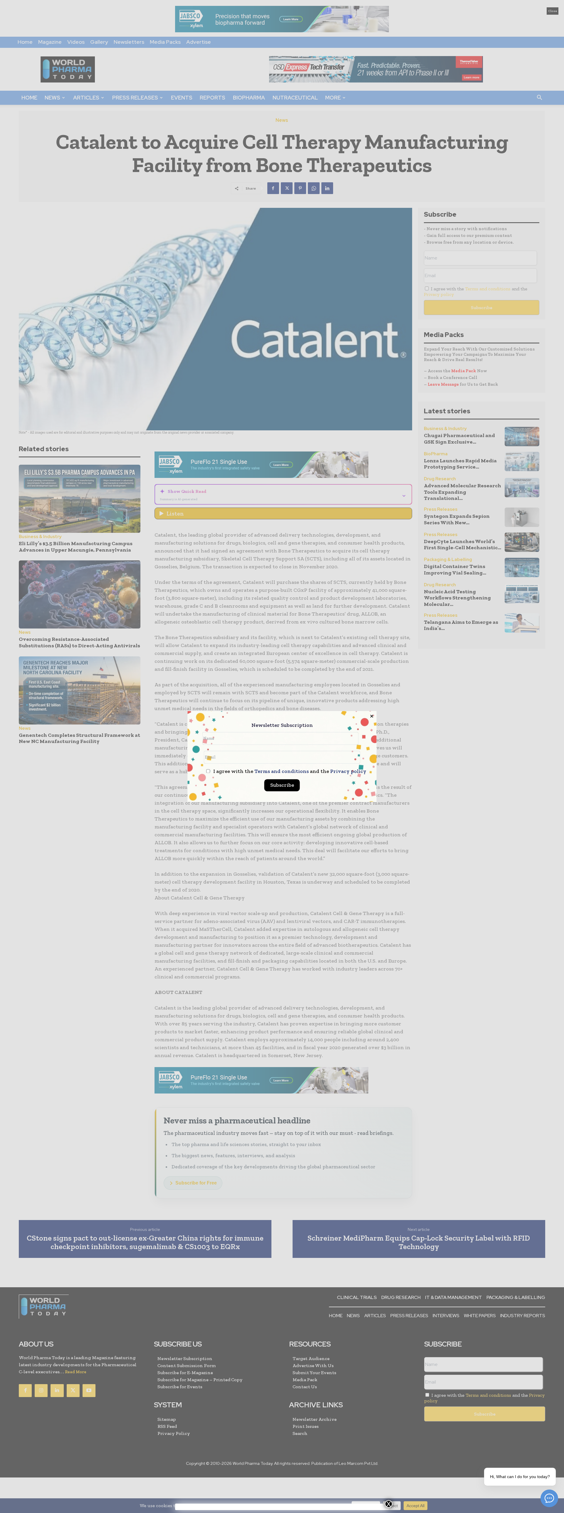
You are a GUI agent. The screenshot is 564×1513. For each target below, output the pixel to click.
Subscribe (282, 785)
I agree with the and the (289, 772)
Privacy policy (348, 771)
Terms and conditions (281, 771)
